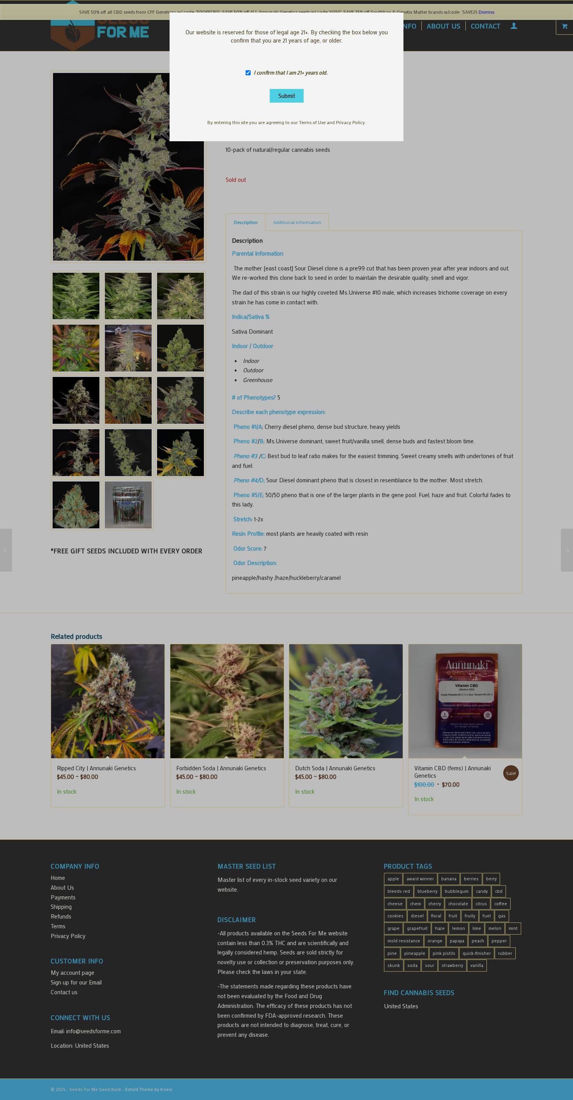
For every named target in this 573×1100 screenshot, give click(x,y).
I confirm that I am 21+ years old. (290, 72)
